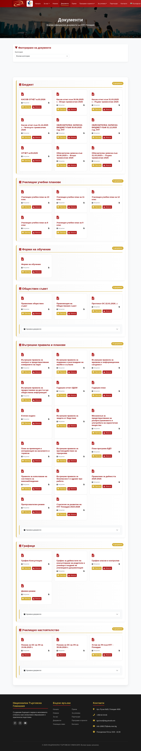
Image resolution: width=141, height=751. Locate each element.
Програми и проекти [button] (86, 3)
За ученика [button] (102, 3)
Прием (74, 3)
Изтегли (38, 107)
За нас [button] (46, 3)
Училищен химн (59, 724)
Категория (19, 52)
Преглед (27, 107)
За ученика (76, 713)
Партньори (114, 3)
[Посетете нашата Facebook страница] (15, 723)
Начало (38, 3)
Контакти (124, 3)
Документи (65, 3)
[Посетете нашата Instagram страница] (20, 723)
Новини (55, 3)
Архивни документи (33, 329)
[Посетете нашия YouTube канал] (25, 723)
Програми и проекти (79, 720)
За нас (55, 717)
